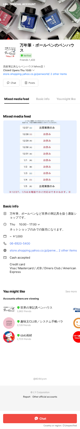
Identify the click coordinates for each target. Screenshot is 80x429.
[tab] (16, 99)
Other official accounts (44, 396)
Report (26, 396)
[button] (29, 83)
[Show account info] (26, 55)
